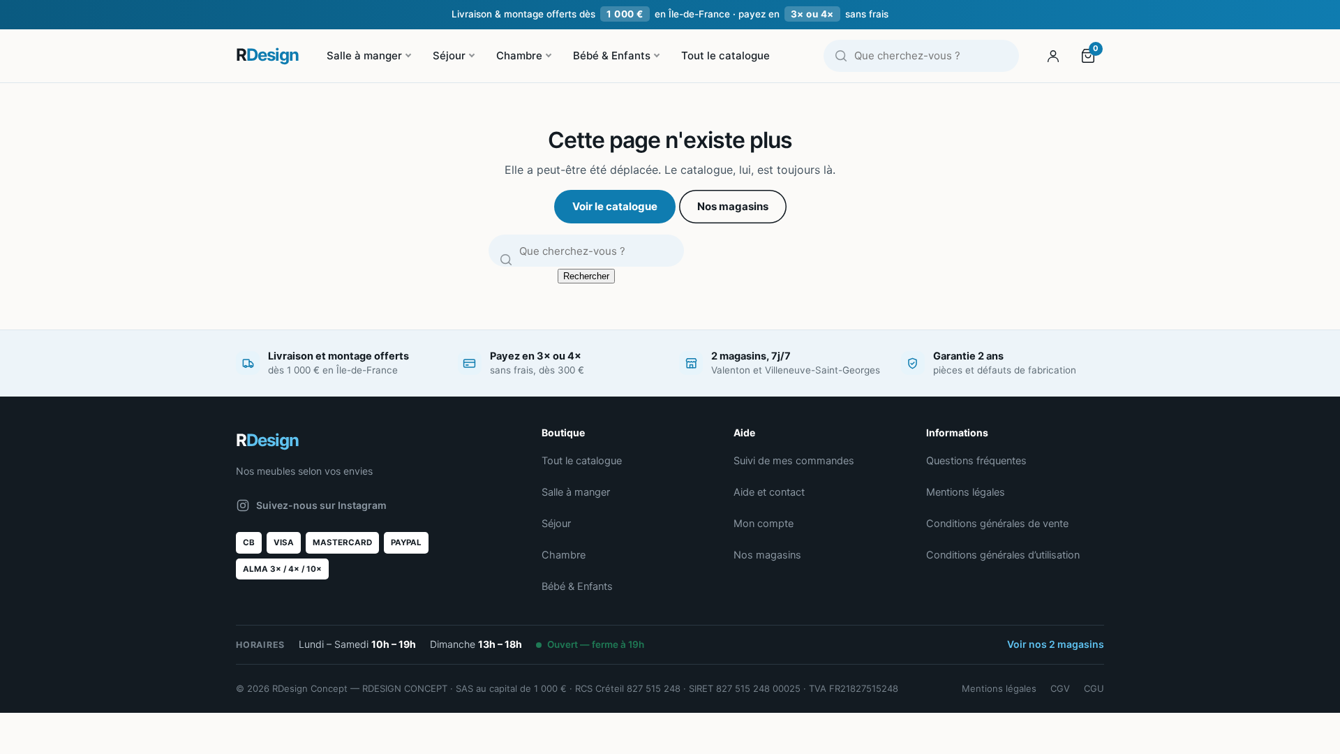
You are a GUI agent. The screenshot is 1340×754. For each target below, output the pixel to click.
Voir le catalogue (614, 206)
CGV (1060, 688)
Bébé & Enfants (611, 55)
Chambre (519, 55)
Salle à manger (364, 55)
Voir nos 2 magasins (1055, 644)
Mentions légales (965, 492)
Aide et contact (769, 492)
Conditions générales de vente (997, 523)
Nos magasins (732, 206)
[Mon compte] (1053, 56)
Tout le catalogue (725, 55)
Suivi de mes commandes (794, 460)
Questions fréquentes (976, 460)
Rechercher (586, 276)
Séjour (449, 55)
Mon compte (764, 523)
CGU (1094, 688)
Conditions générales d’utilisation (1003, 555)
